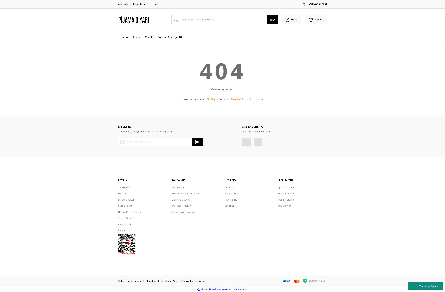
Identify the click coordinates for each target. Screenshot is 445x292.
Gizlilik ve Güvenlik (181, 199)
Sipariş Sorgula (126, 218)
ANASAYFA (237, 99)
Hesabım (229, 187)
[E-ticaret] (222, 289)
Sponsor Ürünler (286, 187)
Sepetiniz (229, 205)
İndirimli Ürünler (286, 199)
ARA (272, 19)
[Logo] (142, 20)
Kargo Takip (139, 4)
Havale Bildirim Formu (129, 212)
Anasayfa (123, 4)
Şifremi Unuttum (126, 199)
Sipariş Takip (231, 193)
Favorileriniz (231, 199)
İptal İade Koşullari (181, 205)
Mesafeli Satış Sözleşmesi (185, 193)
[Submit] (197, 142)
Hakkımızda (177, 187)
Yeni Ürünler (284, 205)
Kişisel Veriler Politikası (183, 212)
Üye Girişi (123, 193)
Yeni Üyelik (124, 187)
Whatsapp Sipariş (428, 286)
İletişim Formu (125, 205)
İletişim (154, 4)
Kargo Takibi (124, 224)
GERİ (210, 99)
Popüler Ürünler (286, 193)
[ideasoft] (204, 289)
